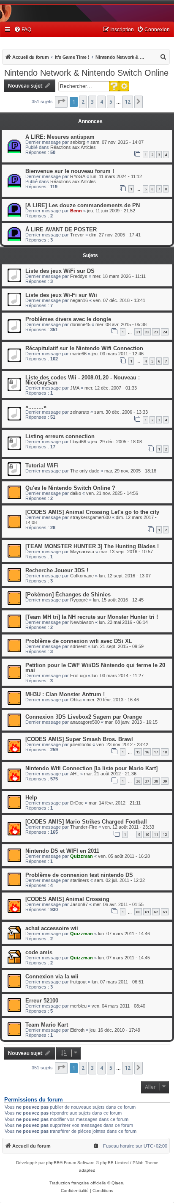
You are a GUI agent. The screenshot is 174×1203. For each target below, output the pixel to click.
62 (156, 912)
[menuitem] (22, 30)
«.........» (35, 407)
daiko (75, 493)
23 (156, 332)
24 (165, 332)
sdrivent (78, 646)
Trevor (77, 234)
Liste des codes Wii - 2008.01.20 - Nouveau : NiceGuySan (82, 380)
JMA (74, 387)
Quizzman (81, 856)
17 (156, 752)
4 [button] (101, 101)
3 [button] (92, 101)
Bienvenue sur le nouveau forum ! (69, 171)
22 (147, 332)
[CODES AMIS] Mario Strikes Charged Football (86, 821)
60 (138, 912)
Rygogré (79, 599)
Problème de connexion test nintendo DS (79, 875)
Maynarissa (82, 551)
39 (165, 781)
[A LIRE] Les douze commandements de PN (82, 205)
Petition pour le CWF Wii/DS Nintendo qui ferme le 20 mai (95, 667)
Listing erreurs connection (60, 436)
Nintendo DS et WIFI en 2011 (62, 851)
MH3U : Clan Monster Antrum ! (65, 694)
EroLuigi (78, 675)
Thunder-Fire (83, 826)
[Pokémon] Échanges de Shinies (68, 594)
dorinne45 (80, 324)
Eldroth (77, 1030)
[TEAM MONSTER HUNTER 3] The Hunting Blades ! (92, 546)
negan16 (79, 300)
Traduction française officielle (77, 1183)
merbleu (78, 1005)
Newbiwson (82, 622)
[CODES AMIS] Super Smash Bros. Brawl (79, 739)
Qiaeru (118, 1183)
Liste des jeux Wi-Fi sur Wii (61, 295)
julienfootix (80, 744)
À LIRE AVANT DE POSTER (61, 229)
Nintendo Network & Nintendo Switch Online (86, 72)
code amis (38, 952)
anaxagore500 (85, 722)
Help (31, 797)
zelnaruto (79, 412)
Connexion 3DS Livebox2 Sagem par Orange (83, 717)
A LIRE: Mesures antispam (60, 137)
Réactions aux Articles (73, 147)
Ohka (76, 699)
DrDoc (77, 802)
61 (147, 912)
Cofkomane (82, 575)
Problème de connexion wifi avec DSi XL (78, 641)
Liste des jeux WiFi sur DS (60, 271)
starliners (79, 880)
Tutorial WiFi (42, 465)
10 (147, 834)
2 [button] (83, 101)
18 (165, 752)
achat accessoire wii (51, 928)
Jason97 (79, 904)
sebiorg (77, 142)
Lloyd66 (78, 441)
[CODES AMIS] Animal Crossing (67, 899)
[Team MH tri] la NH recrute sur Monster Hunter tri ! (91, 617)
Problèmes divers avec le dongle (68, 319)
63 (165, 912)
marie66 (78, 353)
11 (156, 834)
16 (147, 752)
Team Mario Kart (46, 1025)
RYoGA (77, 176)
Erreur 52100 (41, 1000)
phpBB (53, 1162)
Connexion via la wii (52, 976)
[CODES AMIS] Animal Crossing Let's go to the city (92, 512)
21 (138, 332)
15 (138, 752)
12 (165, 834)
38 (156, 781)
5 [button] (110, 101)
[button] (61, 102)
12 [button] (127, 101)
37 (147, 781)
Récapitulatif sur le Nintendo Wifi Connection (84, 348)
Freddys (78, 276)
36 (138, 781)
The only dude (84, 470)
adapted (87, 1170)
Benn (76, 210)
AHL (74, 773)
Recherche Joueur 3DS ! (56, 570)
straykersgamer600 (90, 517)
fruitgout (78, 981)
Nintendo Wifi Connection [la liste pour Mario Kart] (91, 768)
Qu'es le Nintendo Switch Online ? (70, 488)
